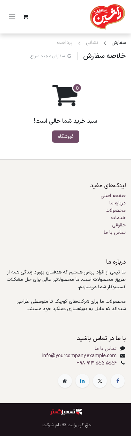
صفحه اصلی (113, 196)
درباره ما (117, 203)
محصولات (115, 210)
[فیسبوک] (118, 381)
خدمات (118, 217)
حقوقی (119, 225)
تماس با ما (115, 232)
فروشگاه (65, 136)
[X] (100, 381)
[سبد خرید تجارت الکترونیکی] (25, 16)
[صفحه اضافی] (65, 381)
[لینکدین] (82, 381)
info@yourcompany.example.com (79, 356)
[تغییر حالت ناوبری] (12, 17)
